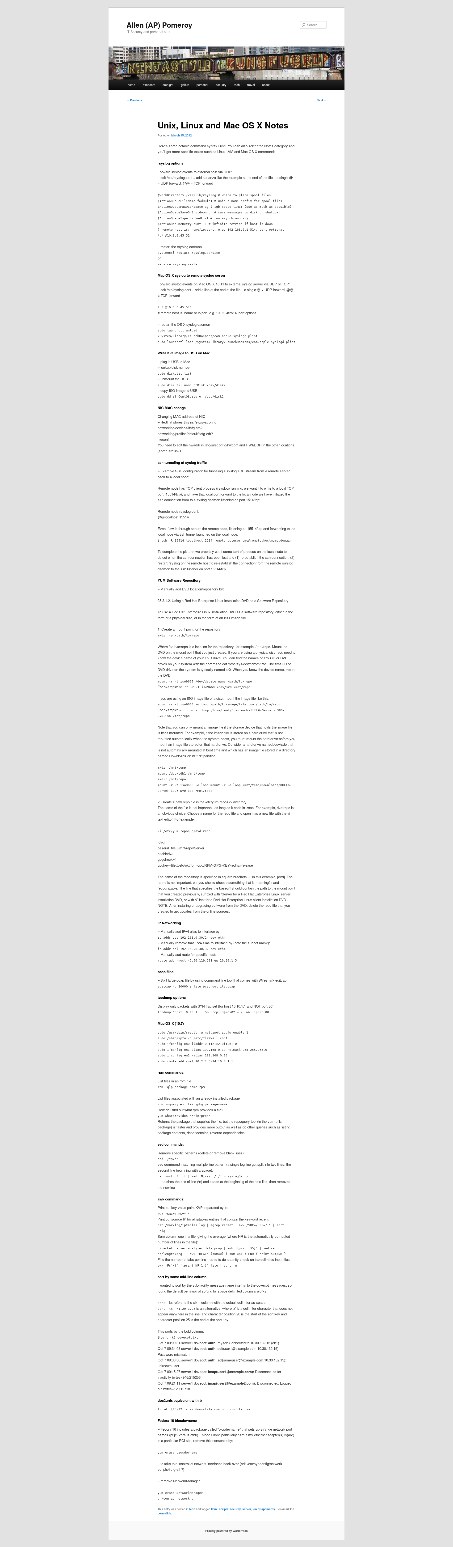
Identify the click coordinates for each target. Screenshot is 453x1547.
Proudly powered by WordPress (226, 1531)
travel (251, 84)
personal (202, 84)
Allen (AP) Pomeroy (159, 25)
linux (214, 1509)
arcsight (168, 84)
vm (255, 1509)
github (185, 84)
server (246, 1509)
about (266, 84)
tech (237, 84)
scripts (223, 1509)
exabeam (149, 84)
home (131, 84)
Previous (134, 100)
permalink (164, 1513)
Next (322, 100)
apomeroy (268, 1509)
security (221, 84)
